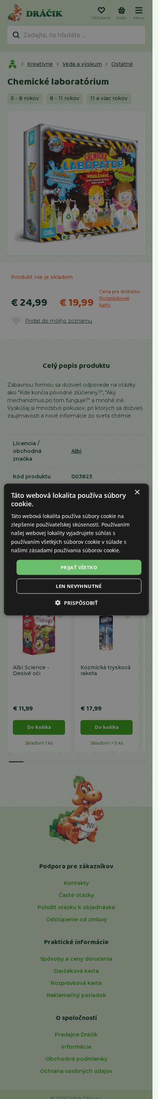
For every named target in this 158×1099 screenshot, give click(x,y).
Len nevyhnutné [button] (79, 586)
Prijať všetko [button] (79, 567)
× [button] (137, 492)
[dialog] (76, 549)
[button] (76, 602)
